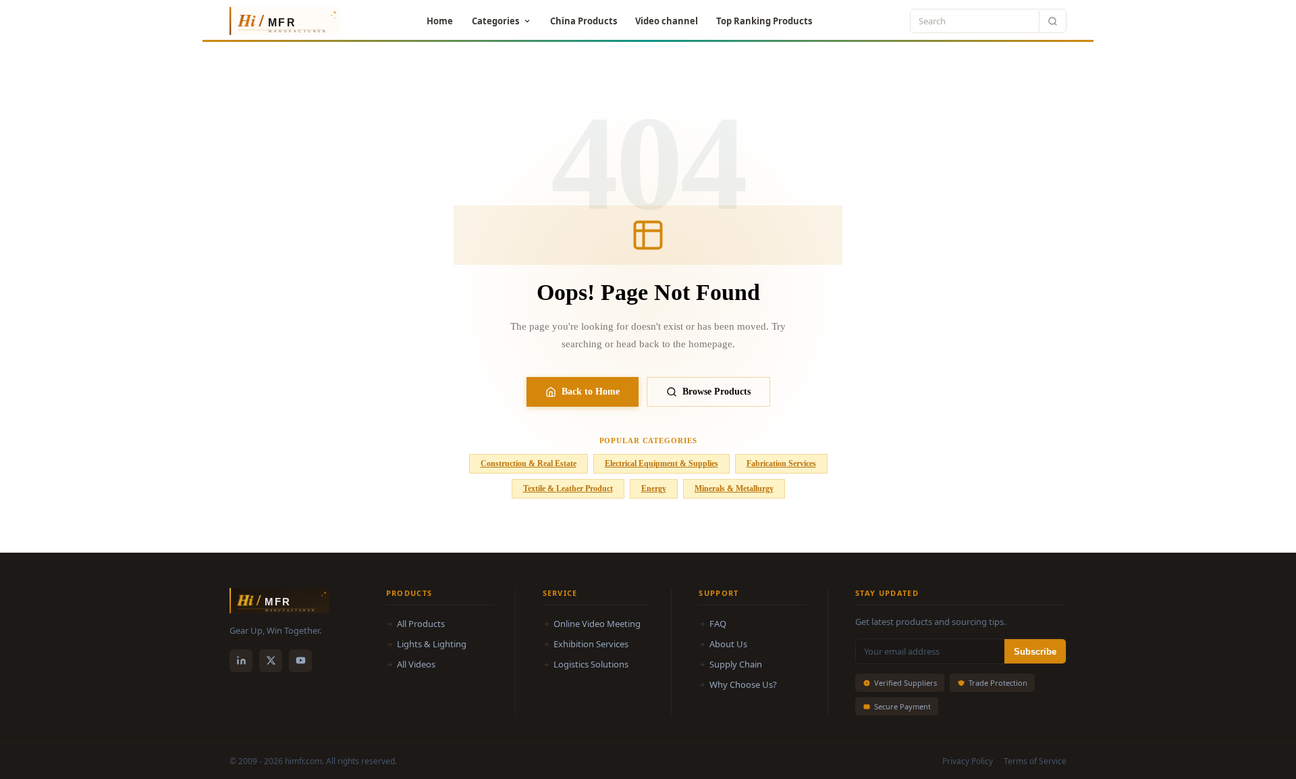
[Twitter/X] (270, 660)
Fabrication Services (781, 463)
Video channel (666, 21)
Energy (653, 488)
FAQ (717, 624)
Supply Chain (735, 664)
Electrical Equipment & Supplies (661, 463)
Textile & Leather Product (568, 488)
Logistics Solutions (591, 664)
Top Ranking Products (764, 21)
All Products (421, 624)
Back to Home (591, 391)
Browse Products (716, 391)
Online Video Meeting (597, 624)
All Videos (416, 664)
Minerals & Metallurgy (734, 488)
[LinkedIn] (241, 660)
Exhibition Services (591, 644)
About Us (728, 644)
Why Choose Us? (743, 684)
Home (440, 21)
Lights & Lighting (431, 644)
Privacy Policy (967, 761)
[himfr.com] (279, 21)
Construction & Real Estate (528, 463)
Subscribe (1035, 652)
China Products (583, 21)
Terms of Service (1035, 761)
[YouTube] (300, 660)
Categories (495, 21)
